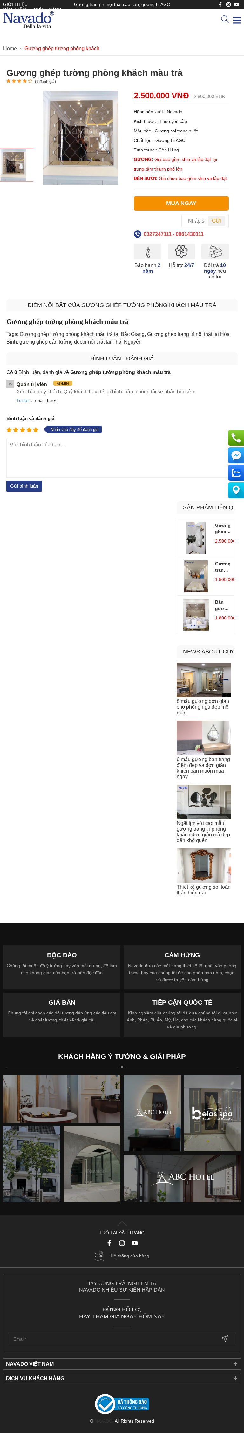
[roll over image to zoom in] (80, 137)
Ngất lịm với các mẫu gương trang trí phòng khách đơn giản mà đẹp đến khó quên (203, 831)
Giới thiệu (15, 4)
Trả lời (23, 400)
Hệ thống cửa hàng (130, 1255)
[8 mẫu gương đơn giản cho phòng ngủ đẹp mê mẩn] (204, 681)
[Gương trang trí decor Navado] (28, 20)
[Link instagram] (228, 4)
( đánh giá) (45, 81)
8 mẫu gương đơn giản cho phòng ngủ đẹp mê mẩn (203, 707)
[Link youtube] (220, 4)
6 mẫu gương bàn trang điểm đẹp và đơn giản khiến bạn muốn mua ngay (203, 768)
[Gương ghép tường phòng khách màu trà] (17, 165)
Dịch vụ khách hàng (35, 1378)
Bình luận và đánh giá (30, 418)
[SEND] (225, 1339)
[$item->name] (182, 1178)
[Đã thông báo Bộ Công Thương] (122, 1404)
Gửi (216, 221)
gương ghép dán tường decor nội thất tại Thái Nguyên (80, 342)
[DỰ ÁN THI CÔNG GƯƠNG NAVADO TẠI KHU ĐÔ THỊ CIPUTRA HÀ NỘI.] (31, 1164)
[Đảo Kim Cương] (61, 1099)
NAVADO (103, 1420)
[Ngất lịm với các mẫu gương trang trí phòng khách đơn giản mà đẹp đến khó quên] (204, 802)
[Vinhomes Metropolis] (152, 1113)
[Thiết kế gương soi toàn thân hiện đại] (204, 866)
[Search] (225, 19)
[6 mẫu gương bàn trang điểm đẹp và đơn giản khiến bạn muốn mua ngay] (204, 739)
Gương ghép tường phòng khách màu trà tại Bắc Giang (82, 334)
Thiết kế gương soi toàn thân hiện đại (204, 889)
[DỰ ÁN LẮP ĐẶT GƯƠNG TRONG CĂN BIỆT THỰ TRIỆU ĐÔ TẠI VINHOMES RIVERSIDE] (92, 1164)
